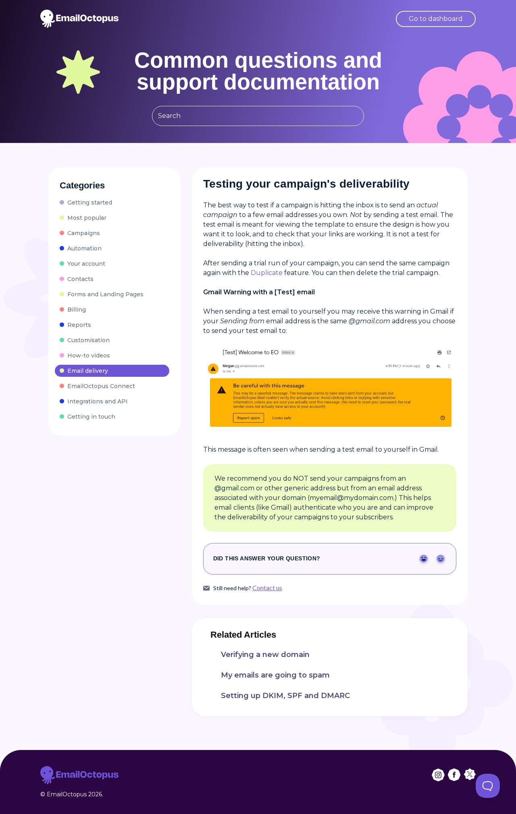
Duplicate (267, 273)
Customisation (88, 340)
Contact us (267, 587)
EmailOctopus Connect (101, 386)
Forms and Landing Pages (105, 294)
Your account (86, 263)
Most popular (86, 217)
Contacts (80, 279)
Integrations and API (97, 401)
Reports (79, 324)
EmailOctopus (67, 794)
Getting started (89, 202)
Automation (84, 248)
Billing (76, 309)
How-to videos (88, 355)
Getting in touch (91, 416)
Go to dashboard (436, 19)
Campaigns (83, 233)
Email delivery (87, 370)
